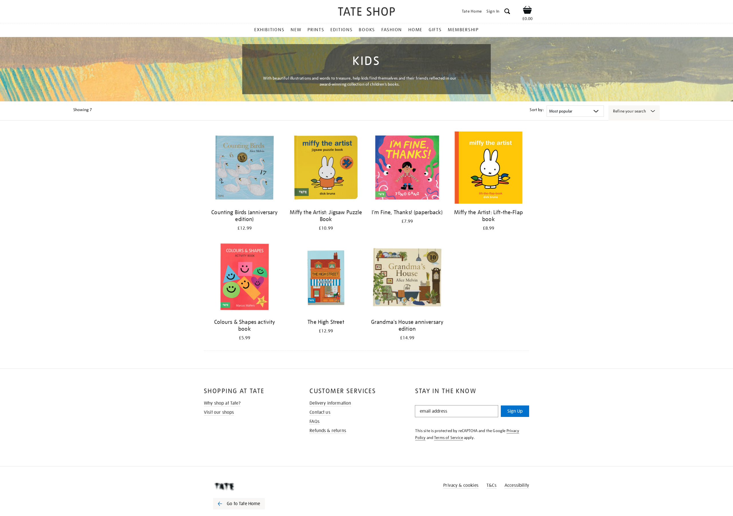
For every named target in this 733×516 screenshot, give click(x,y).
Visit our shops (219, 412)
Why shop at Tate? (222, 403)
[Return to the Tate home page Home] (366, 12)
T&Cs (491, 485)
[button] (507, 12)
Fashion (391, 30)
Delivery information (330, 403)
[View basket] (527, 11)
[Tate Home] (249, 486)
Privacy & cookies (460, 485)
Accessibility (517, 485)
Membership (463, 30)
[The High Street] (325, 278)
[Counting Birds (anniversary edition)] (244, 168)
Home (415, 30)
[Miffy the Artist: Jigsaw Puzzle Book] (325, 168)
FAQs (315, 421)
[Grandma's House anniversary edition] (407, 278)
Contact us (320, 412)
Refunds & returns (328, 431)
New (296, 30)
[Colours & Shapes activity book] (244, 278)
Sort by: (536, 109)
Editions (341, 30)
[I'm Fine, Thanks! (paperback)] (407, 168)
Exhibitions (269, 30)
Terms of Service (448, 437)
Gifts (435, 30)
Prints (316, 30)
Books (367, 30)
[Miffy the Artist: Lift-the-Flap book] (488, 168)
